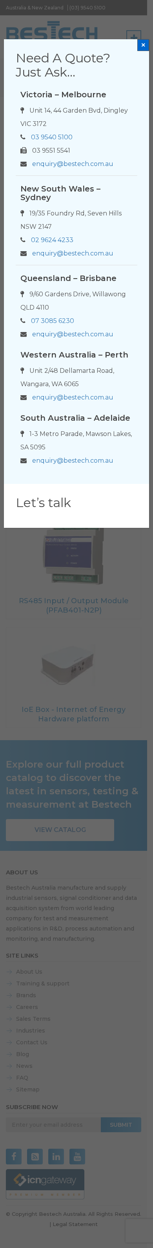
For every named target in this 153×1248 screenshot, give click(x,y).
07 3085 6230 (52, 321)
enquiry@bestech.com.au (72, 164)
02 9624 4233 (52, 240)
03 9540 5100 (52, 137)
